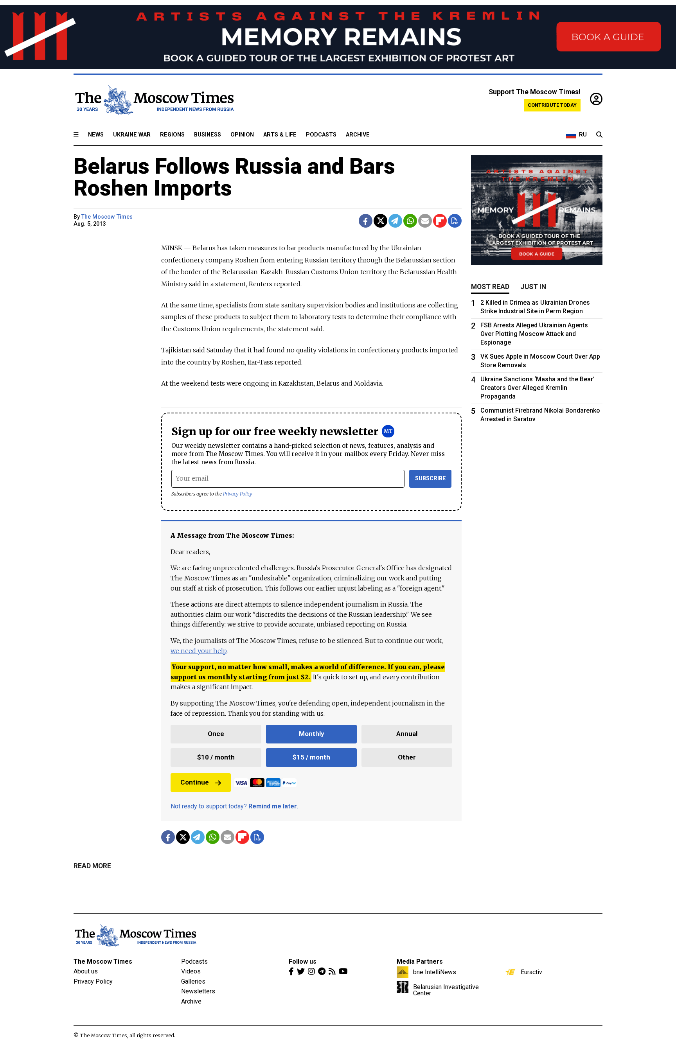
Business (207, 134)
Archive (358, 134)
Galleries (193, 981)
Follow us (302, 961)
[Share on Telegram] (395, 221)
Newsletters (198, 991)
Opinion (242, 134)
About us (86, 971)
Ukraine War (132, 134)
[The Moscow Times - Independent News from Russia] (154, 99)
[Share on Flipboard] (440, 221)
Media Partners (420, 961)
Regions (172, 134)
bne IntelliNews (434, 971)
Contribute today (552, 105)
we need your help (199, 651)
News (96, 134)
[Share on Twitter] (380, 221)
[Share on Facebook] (365, 221)
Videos (191, 971)
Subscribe (430, 478)
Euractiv (531, 971)
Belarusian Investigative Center (446, 990)
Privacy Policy (237, 494)
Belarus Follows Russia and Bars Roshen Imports (234, 177)
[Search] (599, 135)
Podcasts (321, 134)
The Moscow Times (103, 961)
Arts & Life (280, 134)
